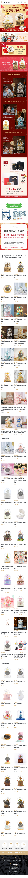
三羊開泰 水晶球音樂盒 (20, 789)
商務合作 (23, 852)
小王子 (2, 565)
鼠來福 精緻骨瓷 (18, 703)
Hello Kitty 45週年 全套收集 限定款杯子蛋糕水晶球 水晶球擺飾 (20, 656)
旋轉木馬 (3, 318)
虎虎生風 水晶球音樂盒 (7, 275)
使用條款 (17, 852)
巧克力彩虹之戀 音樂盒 (7, 745)
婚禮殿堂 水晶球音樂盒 (20, 502)
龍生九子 (3, 832)
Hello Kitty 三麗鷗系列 (5, 477)
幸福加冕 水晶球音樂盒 (20, 456)
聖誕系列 (3, 722)
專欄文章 (4, 852)
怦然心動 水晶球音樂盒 (20, 544)
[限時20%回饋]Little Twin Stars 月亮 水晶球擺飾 (20, 480)
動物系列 (3, 274)
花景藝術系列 (17, 766)
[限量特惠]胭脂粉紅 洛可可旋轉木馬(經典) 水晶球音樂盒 (7, 409)
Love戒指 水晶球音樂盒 (7, 522)
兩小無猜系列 (3, 543)
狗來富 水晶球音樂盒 (19, 681)
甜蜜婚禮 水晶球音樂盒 (7, 502)
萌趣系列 (16, 744)
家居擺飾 (16, 702)
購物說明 (10, 852)
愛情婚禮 (16, 296)
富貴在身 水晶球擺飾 (6, 833)
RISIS (2, 630)
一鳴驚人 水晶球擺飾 (19, 833)
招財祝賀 (16, 274)
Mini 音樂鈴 (3, 744)
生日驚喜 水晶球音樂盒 (20, 588)
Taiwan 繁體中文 (14, 871)
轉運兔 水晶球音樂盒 (6, 703)
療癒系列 (16, 722)
